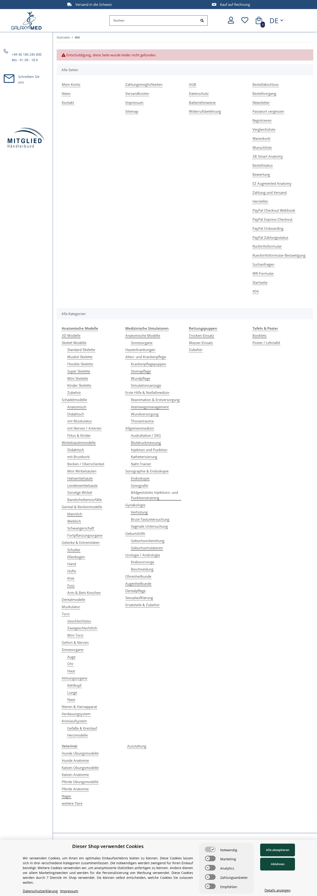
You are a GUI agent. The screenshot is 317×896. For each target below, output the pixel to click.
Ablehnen (278, 864)
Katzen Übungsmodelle (80, 767)
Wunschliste (262, 147)
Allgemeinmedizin (139, 428)
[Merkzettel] (245, 20)
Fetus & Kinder (79, 435)
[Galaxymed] (26, 20)
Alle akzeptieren (277, 850)
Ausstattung (136, 746)
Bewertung (261, 174)
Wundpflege (140, 378)
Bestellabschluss (265, 84)
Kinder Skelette (79, 385)
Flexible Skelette (80, 364)
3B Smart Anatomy (267, 156)
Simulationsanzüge (146, 385)
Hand (71, 563)
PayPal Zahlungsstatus (270, 237)
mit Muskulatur (79, 421)
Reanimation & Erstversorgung (155, 399)
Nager (66, 796)
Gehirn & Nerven (75, 642)
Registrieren (262, 120)
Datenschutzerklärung (40, 891)
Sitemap (131, 111)
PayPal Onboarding (267, 228)
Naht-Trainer (141, 464)
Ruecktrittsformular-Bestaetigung (278, 255)
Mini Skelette (77, 378)
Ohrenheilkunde (138, 576)
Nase (71, 699)
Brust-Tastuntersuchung (150, 519)
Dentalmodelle (73, 599)
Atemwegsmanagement (150, 407)
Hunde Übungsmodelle (80, 753)
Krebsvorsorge (142, 562)
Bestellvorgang (264, 93)
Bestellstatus (262, 165)
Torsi (66, 614)
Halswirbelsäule (80, 478)
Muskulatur (71, 606)
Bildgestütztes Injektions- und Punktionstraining (154, 495)
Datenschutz (199, 93)
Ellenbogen (76, 557)
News (66, 93)
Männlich (74, 514)
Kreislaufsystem (74, 721)
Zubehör (74, 392)
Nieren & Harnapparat (79, 706)
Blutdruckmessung (146, 442)
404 (255, 291)
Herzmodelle (77, 735)
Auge (71, 656)
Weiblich (74, 521)
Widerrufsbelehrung (205, 111)
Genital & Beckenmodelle (82, 506)
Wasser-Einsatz (201, 342)
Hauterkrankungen (140, 349)
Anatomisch (76, 407)
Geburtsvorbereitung (147, 540)
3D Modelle (71, 335)
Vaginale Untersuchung (149, 526)
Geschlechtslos (79, 621)
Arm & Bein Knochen (84, 592)
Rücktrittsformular (267, 246)
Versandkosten (137, 93)
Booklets (259, 335)
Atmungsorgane (74, 678)
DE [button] (273, 20)
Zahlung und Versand (269, 192)
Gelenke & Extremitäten (81, 542)
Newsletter (261, 102)
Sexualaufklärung (139, 597)
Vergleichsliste (263, 129)
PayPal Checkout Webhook (273, 210)
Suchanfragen (263, 264)
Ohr (70, 663)
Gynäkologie (135, 505)
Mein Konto (71, 84)
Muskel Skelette (79, 356)
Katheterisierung (144, 456)
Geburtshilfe (135, 533)
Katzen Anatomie (75, 774)
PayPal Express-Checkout (272, 219)
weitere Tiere (72, 803)
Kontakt (68, 102)
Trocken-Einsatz (201, 335)
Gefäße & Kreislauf (82, 728)
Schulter (73, 549)
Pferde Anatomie (75, 789)
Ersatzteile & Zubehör (142, 605)
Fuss (70, 585)
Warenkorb (261, 138)
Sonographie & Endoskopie (146, 471)
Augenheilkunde (138, 583)
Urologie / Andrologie (142, 555)
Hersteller (260, 201)
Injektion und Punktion (149, 449)
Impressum (134, 102)
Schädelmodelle (74, 399)
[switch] (210, 849)
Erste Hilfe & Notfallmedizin (147, 392)
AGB (192, 84)
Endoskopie (140, 478)
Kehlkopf (74, 685)
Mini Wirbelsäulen (81, 471)
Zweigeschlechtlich (82, 628)
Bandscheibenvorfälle (84, 499)
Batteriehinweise (202, 102)
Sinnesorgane (72, 649)
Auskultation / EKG (146, 435)
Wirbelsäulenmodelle (79, 442)
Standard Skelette (81, 349)
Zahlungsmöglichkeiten (143, 84)
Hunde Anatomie (75, 760)
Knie (70, 578)
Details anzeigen (278, 890)
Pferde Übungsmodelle (80, 781)
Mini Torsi (75, 635)
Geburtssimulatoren (147, 547)
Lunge (72, 692)
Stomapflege (141, 371)
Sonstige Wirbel (79, 492)
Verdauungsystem (76, 713)
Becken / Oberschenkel (85, 464)
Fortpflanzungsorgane (84, 535)
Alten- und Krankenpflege (145, 356)
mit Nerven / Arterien (84, 428)
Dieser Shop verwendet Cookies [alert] (108, 846)
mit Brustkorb (78, 456)
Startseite (259, 282)
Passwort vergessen (268, 111)
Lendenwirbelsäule (82, 485)
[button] (231, 20)
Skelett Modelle (74, 342)
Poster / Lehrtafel (266, 342)
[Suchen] (202, 21)
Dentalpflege (135, 590)
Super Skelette (78, 371)
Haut (71, 671)
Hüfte (71, 571)
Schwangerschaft (80, 528)
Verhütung (139, 512)
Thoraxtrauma (142, 421)
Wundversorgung (144, 414)
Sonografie (139, 485)
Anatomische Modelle (142, 335)
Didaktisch (75, 414)
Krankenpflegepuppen (148, 364)
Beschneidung (142, 569)
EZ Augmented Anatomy (271, 183)
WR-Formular (263, 273)
